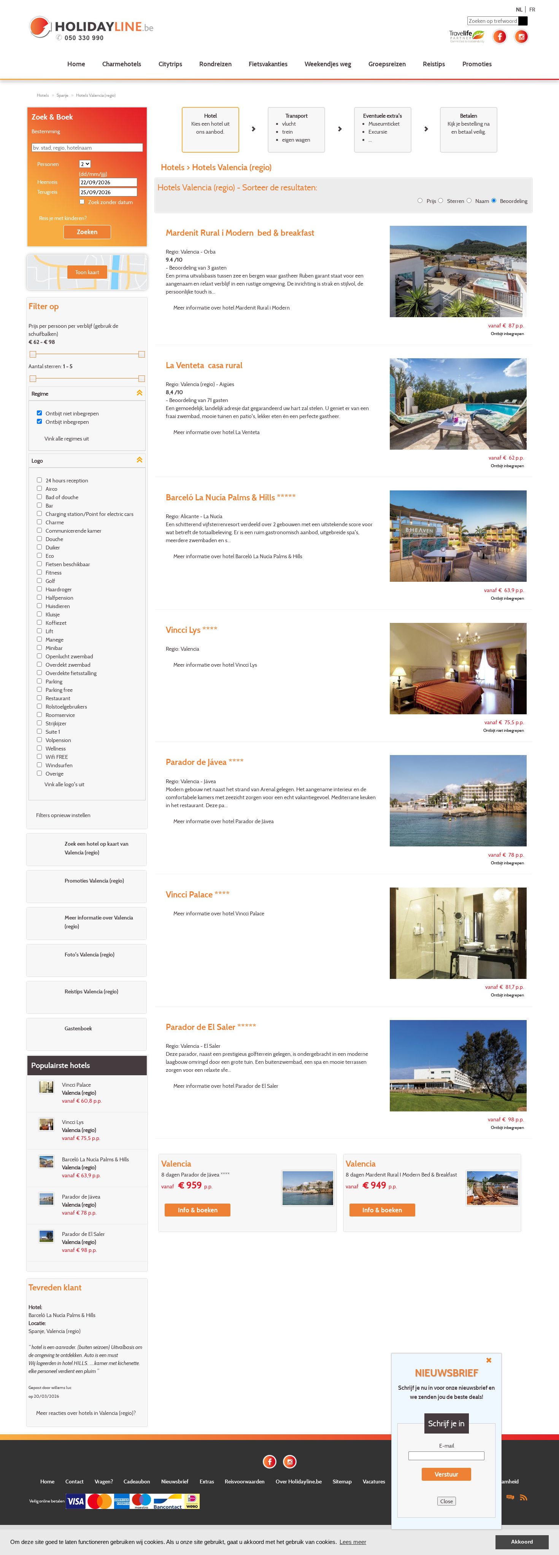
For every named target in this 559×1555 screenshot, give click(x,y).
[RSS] (524, 1497)
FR (532, 9)
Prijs (431, 201)
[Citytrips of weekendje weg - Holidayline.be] (129, 29)
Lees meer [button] (353, 1542)
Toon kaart (87, 272)
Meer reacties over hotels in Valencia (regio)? (86, 1413)
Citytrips (170, 64)
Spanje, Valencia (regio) (55, 1331)
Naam (482, 201)
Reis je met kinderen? (63, 218)
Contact (74, 1481)
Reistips (434, 64)
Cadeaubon (137, 1481)
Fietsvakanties (268, 64)
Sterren (455, 201)
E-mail (446, 1445)
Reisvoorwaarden (245, 1481)
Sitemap (342, 1481)
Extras (207, 1481)
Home (76, 64)
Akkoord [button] (522, 1542)
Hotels (43, 95)
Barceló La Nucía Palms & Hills (62, 1315)
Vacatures (374, 1481)
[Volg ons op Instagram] (521, 35)
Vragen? (104, 1481)
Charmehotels (121, 64)
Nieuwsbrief (175, 1481)
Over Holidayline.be (299, 1481)
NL (519, 9)
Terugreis (47, 191)
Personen (48, 164)
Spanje (62, 95)
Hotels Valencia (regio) (96, 95)
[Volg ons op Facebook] (499, 35)
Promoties (477, 64)
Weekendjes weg (328, 64)
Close (446, 1501)
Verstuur (446, 1474)
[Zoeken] (522, 21)
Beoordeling (513, 201)
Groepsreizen (387, 64)
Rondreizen (215, 64)
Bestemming (46, 131)
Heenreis (47, 182)
